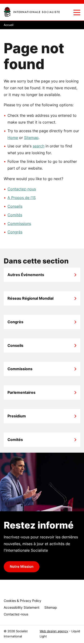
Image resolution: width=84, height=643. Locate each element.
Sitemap (31, 137)
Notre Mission (21, 567)
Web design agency (54, 631)
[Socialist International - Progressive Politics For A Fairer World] (32, 12)
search (38, 146)
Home (12, 137)
